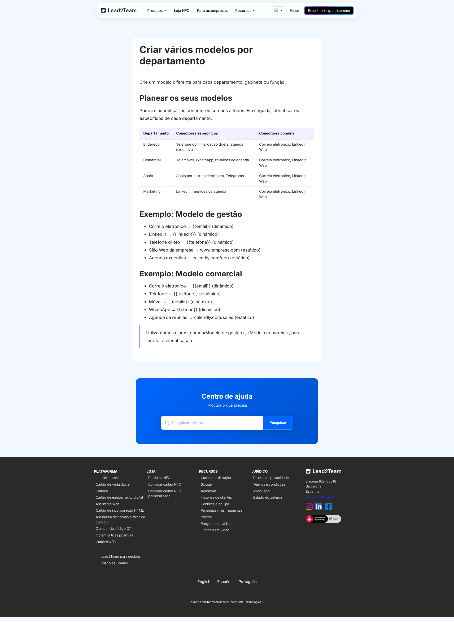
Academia (209, 491)
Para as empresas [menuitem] (212, 10)
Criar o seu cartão (114, 563)
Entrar (294, 11)
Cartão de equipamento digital (119, 497)
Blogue (206, 484)
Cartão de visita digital (113, 484)
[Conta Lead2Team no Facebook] (329, 508)
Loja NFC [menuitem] (181, 10)
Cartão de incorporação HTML (120, 510)
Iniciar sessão (111, 478)
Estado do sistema (267, 497)
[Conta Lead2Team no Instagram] (310, 508)
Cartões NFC (106, 542)
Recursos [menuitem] (243, 10)
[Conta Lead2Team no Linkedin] (320, 508)
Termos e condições (269, 484)
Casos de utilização (216, 478)
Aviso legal (261, 491)
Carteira (102, 491)
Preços (206, 517)
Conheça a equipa (215, 504)
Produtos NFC (159, 478)
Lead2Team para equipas (120, 556)
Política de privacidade (271, 478)
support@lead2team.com (326, 496)
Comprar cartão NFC (164, 484)
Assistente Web (107, 504)
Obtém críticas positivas (114, 535)
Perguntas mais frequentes (221, 510)
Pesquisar (278, 422)
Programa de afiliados (218, 524)
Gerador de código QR (113, 528)
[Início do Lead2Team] (323, 473)
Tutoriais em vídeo (215, 530)
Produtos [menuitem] (155, 10)
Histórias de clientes (216, 497)
